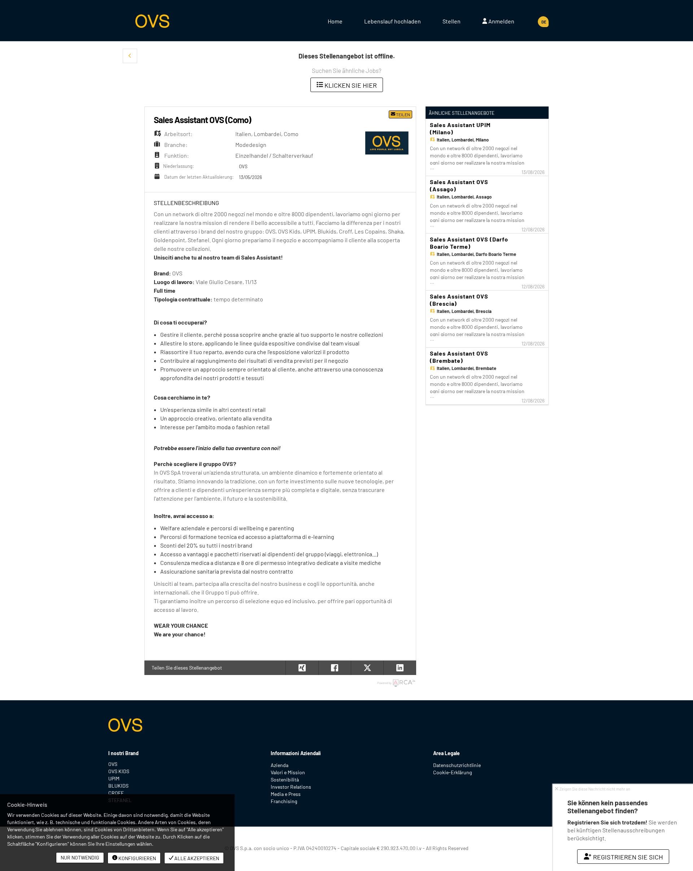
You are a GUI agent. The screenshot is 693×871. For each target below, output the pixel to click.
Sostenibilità (285, 779)
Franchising (284, 801)
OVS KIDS (118, 771)
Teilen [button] (402, 114)
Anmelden (500, 21)
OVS (112, 764)
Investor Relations (291, 787)
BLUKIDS (118, 786)
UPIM (113, 778)
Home (335, 21)
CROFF (116, 793)
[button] (130, 56)
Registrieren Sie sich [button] (627, 857)
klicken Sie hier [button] (350, 85)
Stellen (452, 21)
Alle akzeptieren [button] (196, 858)
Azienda (279, 765)
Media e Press (286, 794)
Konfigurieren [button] (136, 858)
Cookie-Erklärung (452, 772)
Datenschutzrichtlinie (457, 765)
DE (543, 21)
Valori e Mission (288, 772)
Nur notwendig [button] (80, 857)
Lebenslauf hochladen (392, 21)
